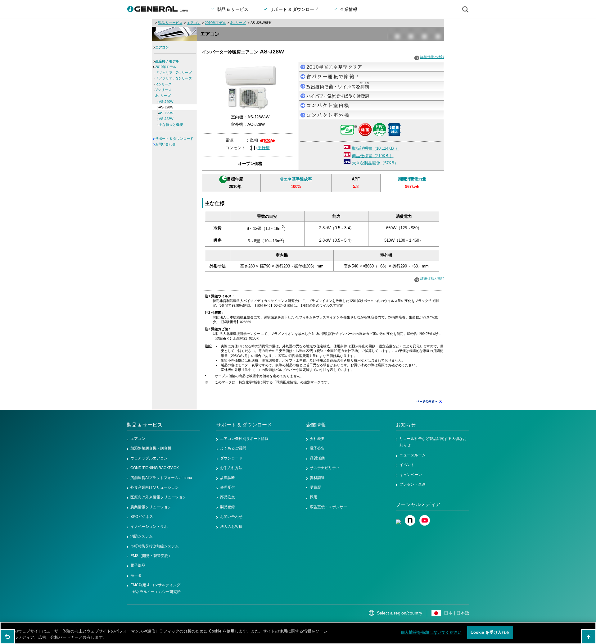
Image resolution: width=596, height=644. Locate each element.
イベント (407, 465)
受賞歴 (315, 487)
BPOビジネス (141, 516)
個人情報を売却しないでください (431, 632)
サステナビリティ (325, 468)
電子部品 (137, 565)
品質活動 (317, 458)
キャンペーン (411, 475)
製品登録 (227, 507)
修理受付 (227, 487)
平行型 (264, 147)
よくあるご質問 (233, 448)
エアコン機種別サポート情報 (244, 438)
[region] (298, 633)
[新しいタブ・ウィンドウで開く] (398, 518)
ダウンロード (231, 458)
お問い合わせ (165, 144)
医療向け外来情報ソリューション (158, 497)
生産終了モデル (167, 61)
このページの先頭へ (588, 636)
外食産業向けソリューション (154, 487)
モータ (136, 575)
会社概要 (317, 438)
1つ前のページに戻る (7, 636)
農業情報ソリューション (150, 507)
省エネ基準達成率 (296, 179)
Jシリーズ (238, 23)
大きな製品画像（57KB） (375, 163)
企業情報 (316, 424)
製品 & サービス (170, 23)
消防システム (141, 536)
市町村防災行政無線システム (154, 546)
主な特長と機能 (171, 124)
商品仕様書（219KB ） (373, 155)
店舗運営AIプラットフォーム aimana (161, 478)
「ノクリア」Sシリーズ (174, 78)
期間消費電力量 (412, 179)
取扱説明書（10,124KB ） (375, 148)
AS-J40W (166, 101)
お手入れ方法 (231, 468)
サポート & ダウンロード (174, 138)
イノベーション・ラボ (149, 526)
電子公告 (317, 448)
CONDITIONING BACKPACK (154, 468)
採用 (313, 497)
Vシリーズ (163, 90)
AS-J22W (166, 119)
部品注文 (227, 497)
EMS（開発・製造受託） (151, 556)
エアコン (194, 23)
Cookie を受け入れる (490, 632)
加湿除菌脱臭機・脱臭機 (150, 448)
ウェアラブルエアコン (149, 458)
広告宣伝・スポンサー (328, 507)
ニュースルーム (413, 455)
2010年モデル (215, 23)
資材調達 (317, 478)
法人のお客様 (231, 526)
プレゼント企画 (413, 484)
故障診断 (227, 478)
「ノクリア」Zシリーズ (174, 73)
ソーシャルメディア (418, 504)
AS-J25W (166, 113)
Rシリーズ (164, 84)
